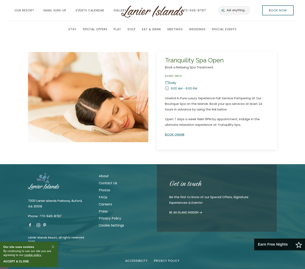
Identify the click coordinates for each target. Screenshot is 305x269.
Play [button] (117, 29)
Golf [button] (131, 29)
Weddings (197, 29)
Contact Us (108, 183)
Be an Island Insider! (184, 212)
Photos (104, 190)
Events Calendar (90, 10)
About (104, 176)
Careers (105, 204)
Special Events (224, 29)
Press (103, 211)
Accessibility (136, 261)
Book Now (278, 10)
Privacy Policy (110, 218)
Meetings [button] (175, 29)
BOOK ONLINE (174, 134)
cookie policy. (33, 255)
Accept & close (16, 261)
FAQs (103, 197)
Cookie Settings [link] (111, 225)
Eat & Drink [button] (151, 29)
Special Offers (95, 29)
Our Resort (24, 10)
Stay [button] (72, 29)
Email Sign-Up (55, 10)
